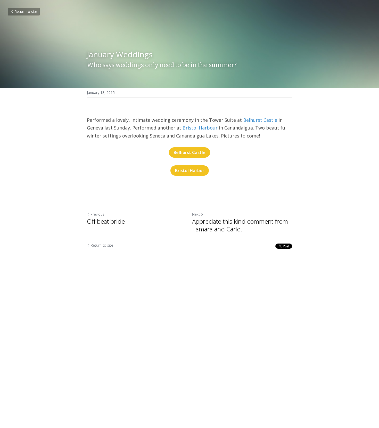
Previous (97, 214)
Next (196, 214)
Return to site (25, 11)
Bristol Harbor (189, 170)
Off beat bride (106, 221)
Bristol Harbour (200, 128)
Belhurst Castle (260, 120)
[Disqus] (189, 337)
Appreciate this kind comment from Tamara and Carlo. (240, 225)
